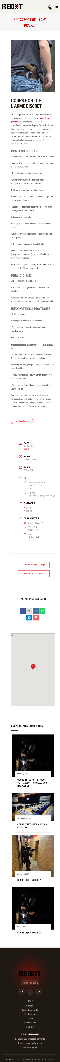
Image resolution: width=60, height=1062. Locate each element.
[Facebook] (21, 992)
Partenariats (30, 1022)
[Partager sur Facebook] (23, 611)
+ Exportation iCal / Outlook (33, 574)
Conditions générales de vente (30, 1038)
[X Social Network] (29, 611)
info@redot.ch (33, 537)
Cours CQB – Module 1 (29, 880)
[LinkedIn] (36, 611)
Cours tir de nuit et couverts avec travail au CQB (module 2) (32, 782)
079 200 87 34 (33, 530)
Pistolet (29, 511)
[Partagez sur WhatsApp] (42, 611)
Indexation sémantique (22, 421)
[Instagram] (30, 992)
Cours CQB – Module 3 (29, 932)
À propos (30, 1005)
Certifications (30, 1014)
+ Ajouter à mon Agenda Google (33, 565)
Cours (28, 508)
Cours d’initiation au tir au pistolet (32, 826)
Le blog (30, 1026)
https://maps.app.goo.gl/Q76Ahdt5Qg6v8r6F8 (43, 496)
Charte (30, 1018)
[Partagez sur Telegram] (29, 617)
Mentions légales (30, 1047)
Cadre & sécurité (30, 1010)
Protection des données (30, 1043)
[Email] (36, 617)
